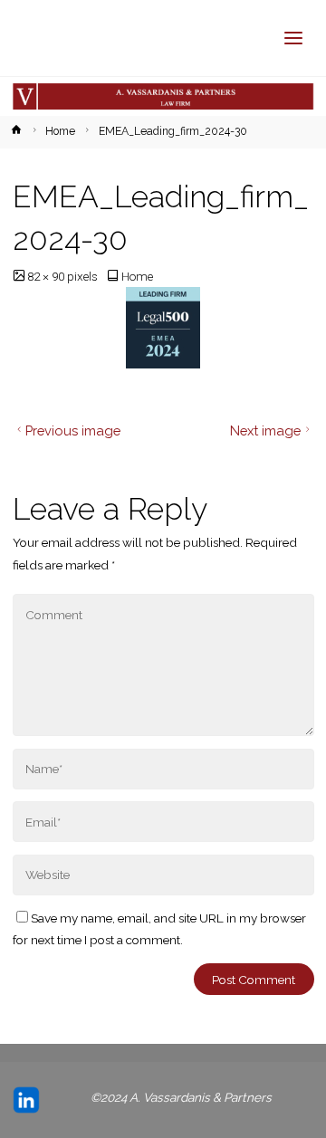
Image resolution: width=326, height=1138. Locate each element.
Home (60, 131)
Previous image (72, 430)
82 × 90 (47, 276)
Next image (265, 430)
